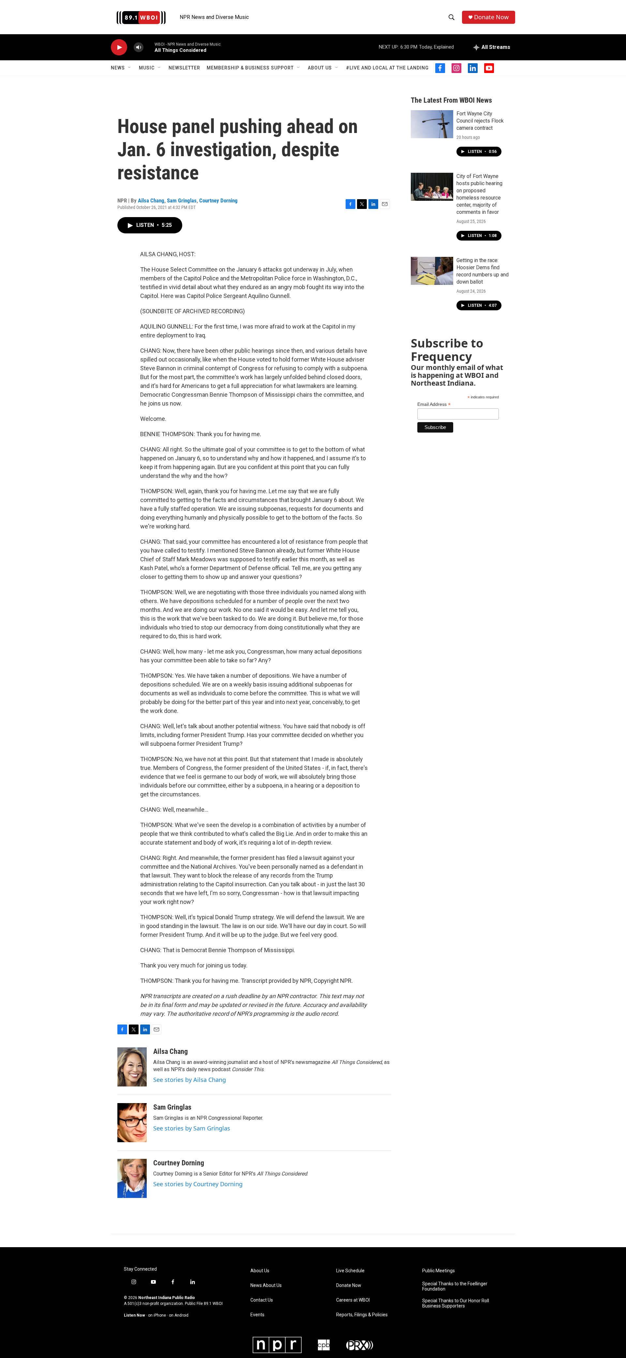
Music (147, 67)
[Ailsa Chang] (132, 1066)
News (118, 67)
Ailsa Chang (151, 200)
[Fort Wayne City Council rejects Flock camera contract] (432, 124)
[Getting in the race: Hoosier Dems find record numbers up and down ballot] (432, 271)
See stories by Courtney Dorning (198, 1184)
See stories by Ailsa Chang (189, 1080)
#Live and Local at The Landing (387, 67)
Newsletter (184, 67)
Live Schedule (350, 1270)
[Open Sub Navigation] (129, 67)
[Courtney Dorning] (132, 1178)
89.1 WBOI (213, 1303)
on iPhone (157, 1315)
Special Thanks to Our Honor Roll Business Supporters (455, 1303)
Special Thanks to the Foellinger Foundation (454, 1286)
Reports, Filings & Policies (362, 1314)
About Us (320, 67)
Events (257, 1314)
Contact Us (261, 1300)
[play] (119, 47)
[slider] (149, 47)
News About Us (266, 1285)
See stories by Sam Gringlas (191, 1128)
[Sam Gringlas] (132, 1122)
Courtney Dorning (218, 200)
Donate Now (491, 17)
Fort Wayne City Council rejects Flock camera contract (480, 121)
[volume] (138, 47)
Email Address (434, 404)
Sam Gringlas (182, 200)
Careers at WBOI (353, 1300)
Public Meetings (438, 1270)
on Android (178, 1315)
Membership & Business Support (250, 67)
